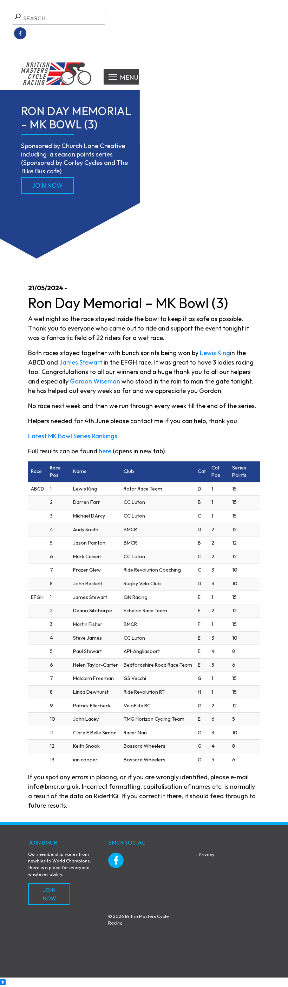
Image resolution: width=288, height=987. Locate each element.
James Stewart (80, 362)
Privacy (207, 854)
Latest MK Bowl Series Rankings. (73, 436)
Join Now (47, 185)
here (105, 451)
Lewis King (215, 353)
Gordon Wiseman (95, 381)
